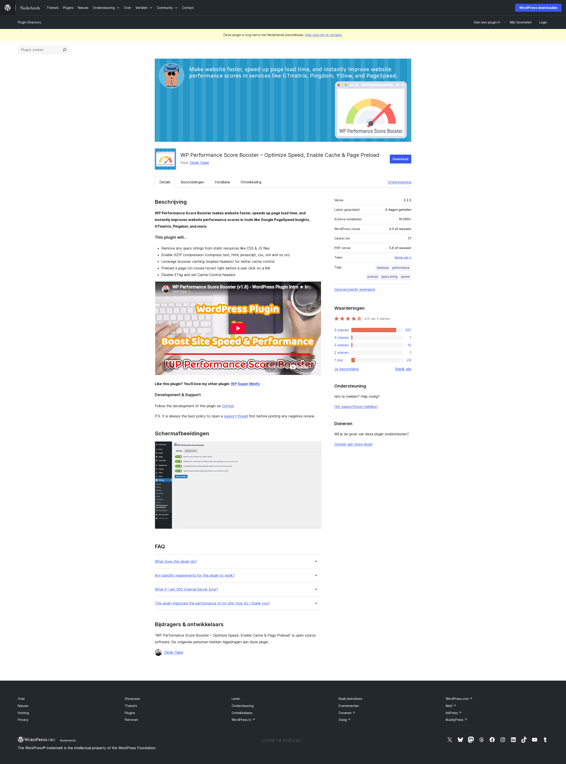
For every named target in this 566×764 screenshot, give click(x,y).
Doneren (347, 713)
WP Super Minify (245, 384)
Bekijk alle (403, 369)
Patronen (131, 720)
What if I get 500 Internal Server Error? (186, 589)
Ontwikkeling (251, 182)
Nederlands (68, 740)
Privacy (23, 720)
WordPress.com (459, 699)
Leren (236, 699)
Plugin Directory (29, 22)
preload (372, 276)
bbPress (454, 713)
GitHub (228, 406)
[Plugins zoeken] (64, 49)
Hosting (23, 713)
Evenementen (349, 706)
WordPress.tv (243, 720)
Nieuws (23, 706)
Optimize (383, 267)
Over (21, 699)
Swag (345, 720)
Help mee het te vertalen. (324, 35)
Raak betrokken (350, 699)
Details (164, 182)
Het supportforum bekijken (356, 406)
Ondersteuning (399, 182)
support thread (236, 416)
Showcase (132, 699)
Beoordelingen (192, 182)
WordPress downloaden (538, 8)
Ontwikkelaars (242, 713)
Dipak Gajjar (199, 162)
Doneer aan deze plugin (353, 444)
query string (389, 276)
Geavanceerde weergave (354, 289)
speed (405, 276)
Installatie (222, 182)
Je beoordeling (346, 369)
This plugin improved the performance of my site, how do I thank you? (212, 603)
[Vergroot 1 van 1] (315, 447)
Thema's (131, 706)
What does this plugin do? (176, 561)
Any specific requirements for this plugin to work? (195, 575)
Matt (451, 706)
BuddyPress (456, 720)
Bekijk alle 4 (403, 257)
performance (400, 267)
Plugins (130, 713)
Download (400, 159)
